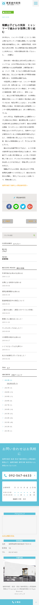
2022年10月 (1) (12, 383)
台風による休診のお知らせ (11, 282)
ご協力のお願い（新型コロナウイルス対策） (18, 310)
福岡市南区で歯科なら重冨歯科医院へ (15, 185)
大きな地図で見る (8, 536)
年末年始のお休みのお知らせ (12, 273)
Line (16, 208)
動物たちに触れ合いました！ (12, 319)
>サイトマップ (19, 594)
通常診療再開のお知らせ (11, 291)
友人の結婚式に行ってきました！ (14, 355)
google (30, 208)
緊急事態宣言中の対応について (13, 300)
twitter (23, 208)
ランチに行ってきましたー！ (12, 328)
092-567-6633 (13, 552)
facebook (9, 208)
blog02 (8, 12)
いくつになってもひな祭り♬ (12, 346)
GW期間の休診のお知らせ (11, 337)
